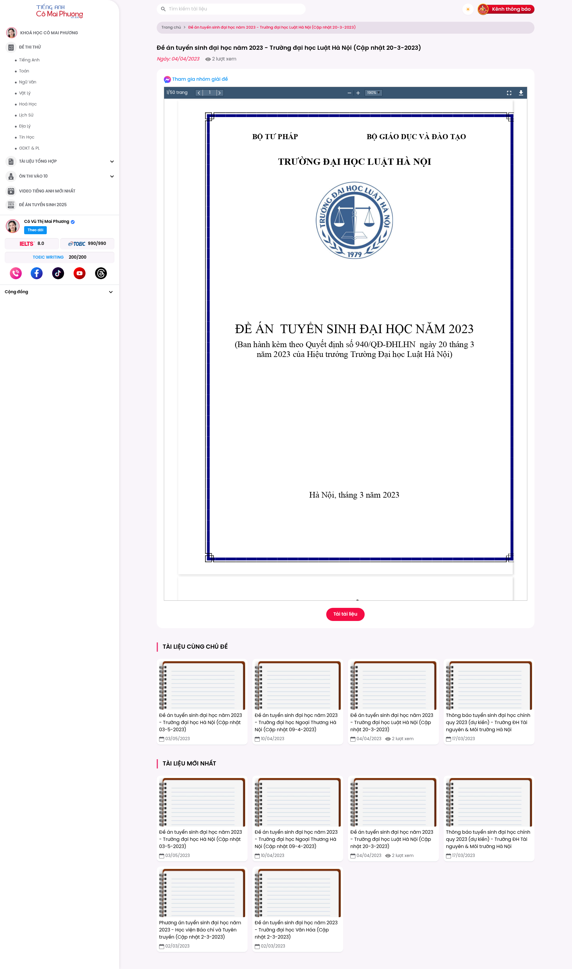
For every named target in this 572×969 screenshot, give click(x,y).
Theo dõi (35, 230)
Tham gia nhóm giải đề (200, 79)
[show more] (112, 161)
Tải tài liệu (345, 614)
